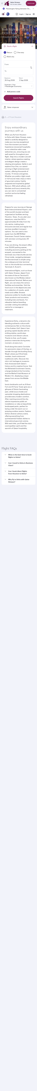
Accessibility (7, 967)
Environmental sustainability (11, 838)
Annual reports (7, 835)
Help (3, 869)
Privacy (24, 963)
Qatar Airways (6, 814)
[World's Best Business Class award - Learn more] (7, 928)
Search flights (18, 483)
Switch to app (31, 3)
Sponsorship (6, 829)
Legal (17, 963)
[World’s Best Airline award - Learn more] (7, 918)
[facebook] (4, 901)
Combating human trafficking (13, 970)
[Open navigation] (33, 14)
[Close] (2, 3)
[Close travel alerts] (33, 8)
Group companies (8, 847)
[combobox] (18, 449)
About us (5, 819)
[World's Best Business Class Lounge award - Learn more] (7, 938)
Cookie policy (8, 963)
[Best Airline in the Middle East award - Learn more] (7, 948)
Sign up (28, 14)
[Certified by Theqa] (11, 882)
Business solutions (8, 854)
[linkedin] (14, 901)
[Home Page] (3, 117)
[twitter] (9, 901)
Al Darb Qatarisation (9, 832)
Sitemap (29, 970)
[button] (19, 571)
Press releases (7, 825)
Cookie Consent (8, 973)
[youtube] (19, 901)
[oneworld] (7, 14)
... (7, 117)
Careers (4, 822)
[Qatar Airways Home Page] (3, 14)
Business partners (8, 861)
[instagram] (24, 901)
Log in (21, 14)
